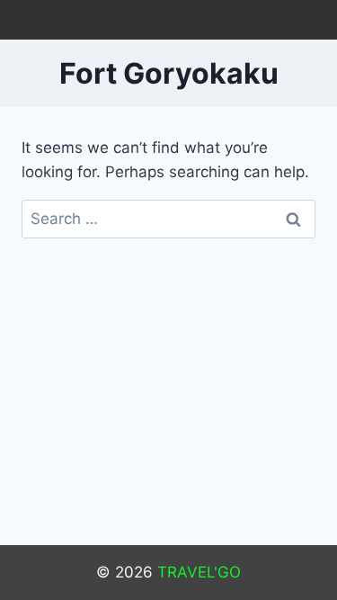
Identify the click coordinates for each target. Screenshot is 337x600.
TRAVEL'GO (199, 572)
